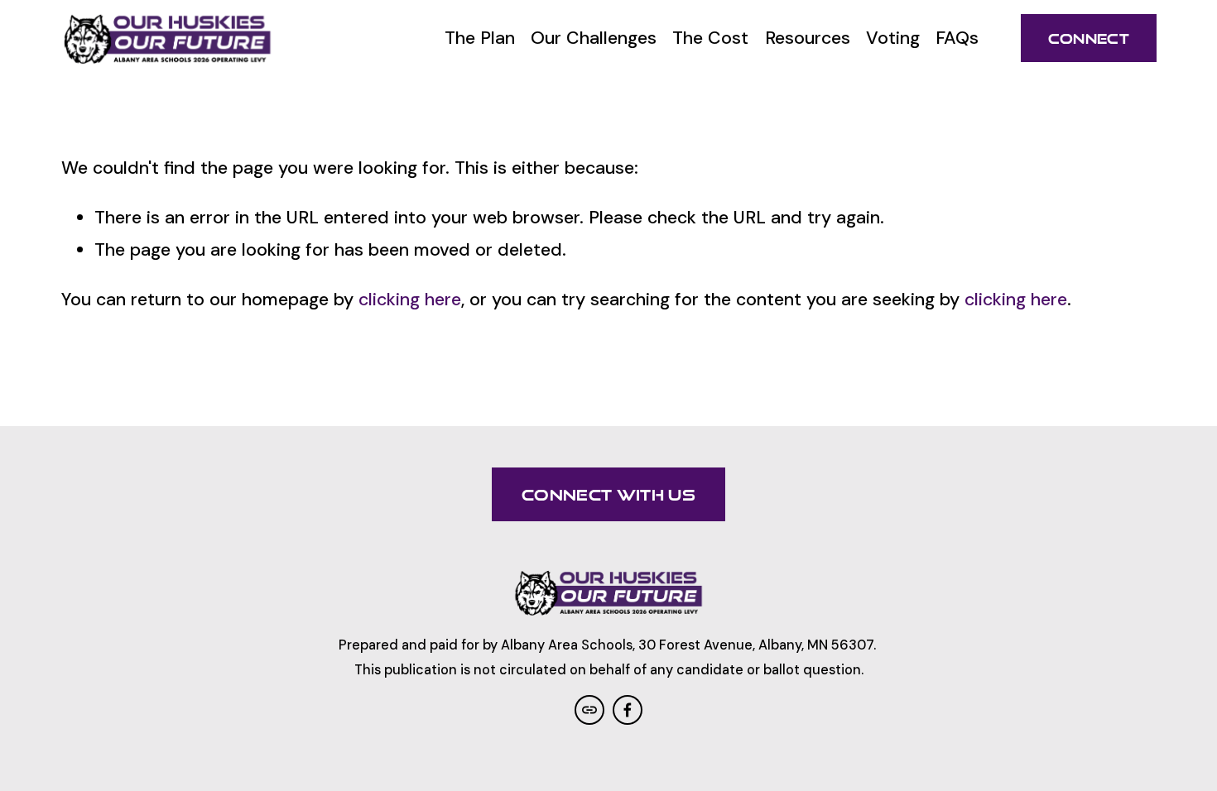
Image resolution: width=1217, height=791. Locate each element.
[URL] (589, 710)
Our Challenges (594, 38)
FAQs (957, 38)
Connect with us (608, 495)
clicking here (409, 299)
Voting (893, 38)
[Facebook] (627, 710)
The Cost (710, 38)
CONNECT (1088, 38)
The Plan (480, 38)
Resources (807, 38)
